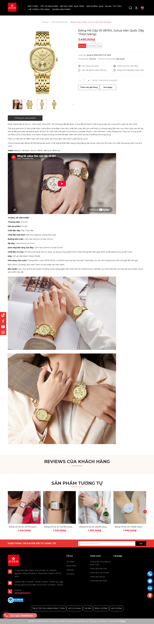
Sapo (122, 621)
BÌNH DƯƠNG (101, 608)
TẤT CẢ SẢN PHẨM (49, 6)
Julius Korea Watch (122, 562)
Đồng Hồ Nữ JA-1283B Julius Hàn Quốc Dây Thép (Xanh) (94, 527)
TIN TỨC (117, 6)
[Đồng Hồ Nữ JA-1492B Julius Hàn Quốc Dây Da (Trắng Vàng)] (129, 507)
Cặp (99, 46)
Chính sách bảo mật (98, 569)
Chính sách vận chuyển (99, 573)
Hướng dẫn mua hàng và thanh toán (100, 563)
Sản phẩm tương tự (77, 483)
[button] (145, 512)
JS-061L (82, 46)
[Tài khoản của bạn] (136, 7)
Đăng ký (70, 570)
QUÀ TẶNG (79, 6)
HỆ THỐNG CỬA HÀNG (39, 9)
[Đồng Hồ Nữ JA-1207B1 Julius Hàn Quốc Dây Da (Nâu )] (59, 507)
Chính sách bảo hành (98, 581)
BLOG (108, 6)
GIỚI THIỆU (33, 6)
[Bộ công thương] (15, 600)
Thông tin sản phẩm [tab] (25, 118)
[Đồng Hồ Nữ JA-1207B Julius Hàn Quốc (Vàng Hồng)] (24, 507)
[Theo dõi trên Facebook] (3, 321)
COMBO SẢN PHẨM (61, 9)
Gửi (140, 544)
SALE (101, 6)
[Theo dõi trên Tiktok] (3, 315)
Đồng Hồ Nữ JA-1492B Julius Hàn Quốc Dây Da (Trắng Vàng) (130, 527)
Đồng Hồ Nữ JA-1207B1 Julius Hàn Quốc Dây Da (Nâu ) (59, 527)
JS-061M (91, 46)
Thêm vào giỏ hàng (89, 87)
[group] (42, 63)
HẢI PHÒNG (116, 608)
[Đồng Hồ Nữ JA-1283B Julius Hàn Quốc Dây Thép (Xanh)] (94, 507)
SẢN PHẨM (91, 6)
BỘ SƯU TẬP (66, 6)
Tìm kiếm (70, 562)
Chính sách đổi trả (97, 577)
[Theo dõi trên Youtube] (3, 326)
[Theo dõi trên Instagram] (3, 332)
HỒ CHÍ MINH (74, 608)
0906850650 (22, 593)
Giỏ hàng (70, 574)
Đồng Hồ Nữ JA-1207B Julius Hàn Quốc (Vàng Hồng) (24, 527)
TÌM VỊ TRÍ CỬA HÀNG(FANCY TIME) (48, 608)
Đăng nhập (71, 566)
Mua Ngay (107, 87)
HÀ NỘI (87, 608)
